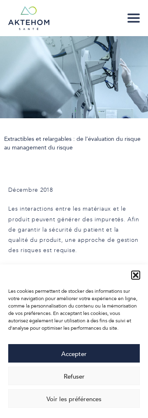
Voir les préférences (74, 399)
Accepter (74, 353)
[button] (136, 275)
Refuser (74, 376)
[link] (133, 18)
